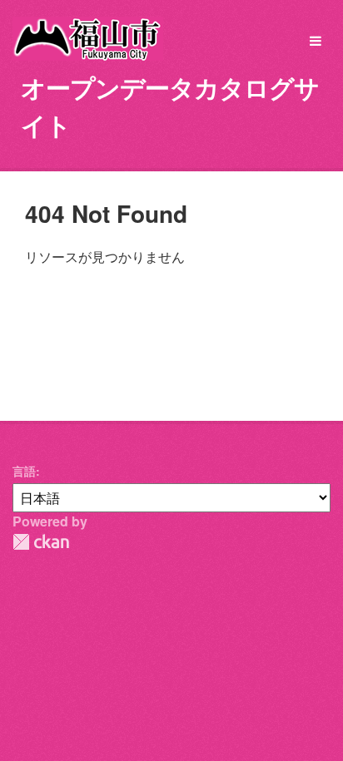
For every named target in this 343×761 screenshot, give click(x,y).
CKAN (40, 542)
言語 (24, 470)
